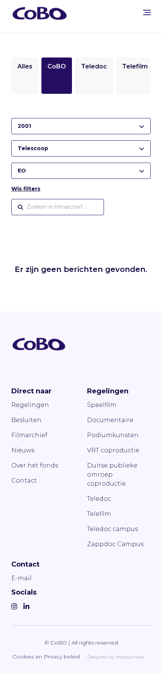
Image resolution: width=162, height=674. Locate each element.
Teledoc (94, 66)
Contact (24, 480)
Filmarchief (29, 435)
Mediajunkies (130, 657)
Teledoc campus (112, 529)
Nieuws (22, 450)
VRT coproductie (113, 450)
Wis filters (25, 188)
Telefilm (135, 66)
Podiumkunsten (113, 435)
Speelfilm (101, 404)
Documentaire (110, 420)
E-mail (21, 578)
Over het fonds (34, 465)
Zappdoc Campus (115, 544)
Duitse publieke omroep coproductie (112, 474)
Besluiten (26, 420)
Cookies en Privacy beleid (46, 656)
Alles (24, 66)
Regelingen (30, 404)
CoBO (56, 66)
